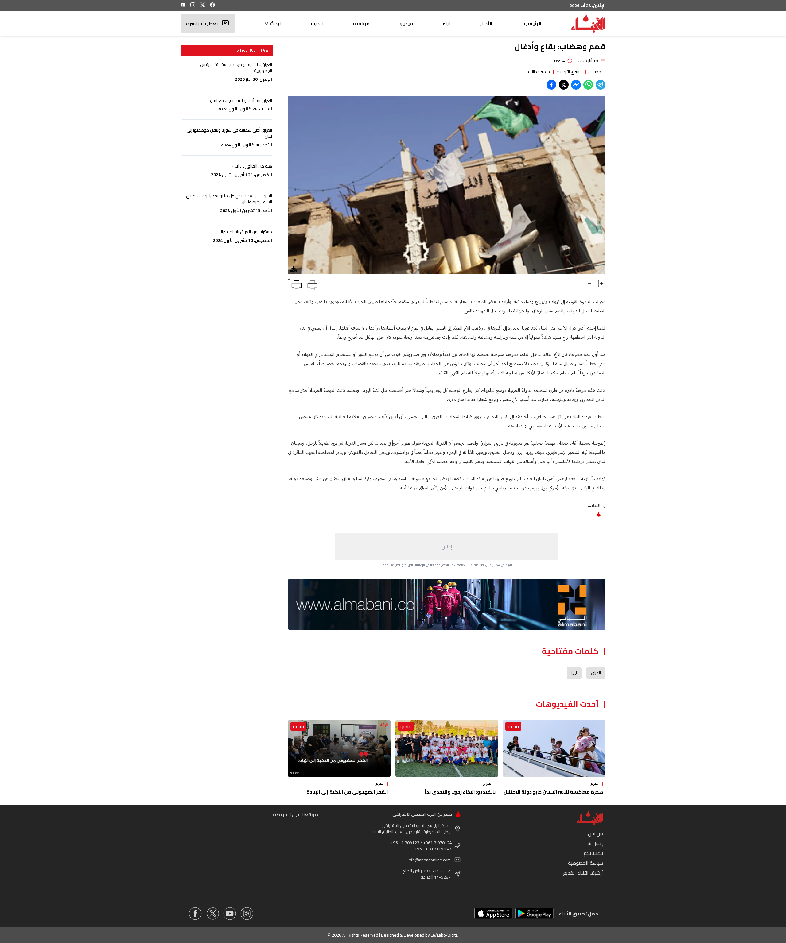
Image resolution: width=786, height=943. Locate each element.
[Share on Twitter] (564, 85)
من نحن (595, 833)
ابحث (275, 23)
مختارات (594, 72)
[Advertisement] (446, 546)
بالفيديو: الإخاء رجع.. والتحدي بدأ (460, 791)
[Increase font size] (601, 283)
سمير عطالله (539, 72)
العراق (596, 672)
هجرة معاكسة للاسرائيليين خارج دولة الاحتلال (553, 791)
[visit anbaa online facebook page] (195, 913)
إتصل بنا (595, 843)
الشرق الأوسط (569, 72)
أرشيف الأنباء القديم (583, 872)
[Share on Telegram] (600, 85)
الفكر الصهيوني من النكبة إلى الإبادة (347, 791)
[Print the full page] (311, 284)
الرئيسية (532, 23)
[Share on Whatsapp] (588, 85)
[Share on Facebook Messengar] (576, 85)
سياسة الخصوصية (585, 863)
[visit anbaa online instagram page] (246, 913)
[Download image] (293, 269)
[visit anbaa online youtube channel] (229, 913)
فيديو (406, 23)
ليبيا (574, 672)
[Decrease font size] (589, 283)
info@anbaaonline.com (429, 860)
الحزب (317, 23)
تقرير (595, 783)
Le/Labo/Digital (445, 935)
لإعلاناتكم (593, 853)
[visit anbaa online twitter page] (212, 913)
